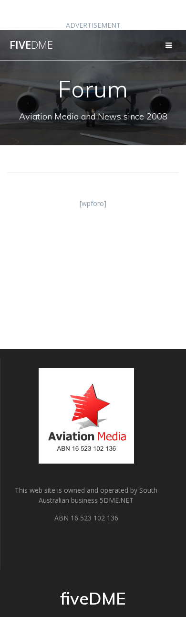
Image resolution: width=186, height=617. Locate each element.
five (31, 45)
